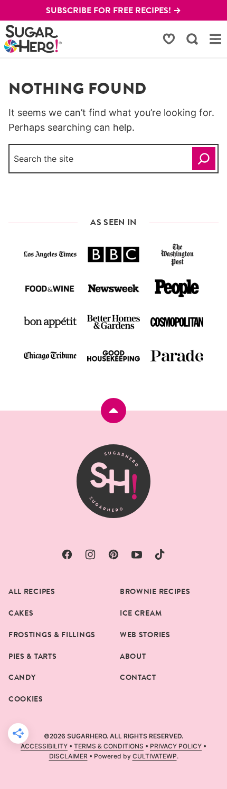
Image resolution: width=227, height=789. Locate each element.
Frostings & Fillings (52, 634)
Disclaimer (68, 756)
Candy (22, 677)
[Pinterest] (113, 554)
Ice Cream (141, 613)
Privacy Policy (176, 746)
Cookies (25, 699)
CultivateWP (155, 756)
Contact (138, 677)
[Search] (192, 39)
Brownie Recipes (155, 591)
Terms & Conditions (109, 746)
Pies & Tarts (32, 656)
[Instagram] (90, 554)
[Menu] (215, 39)
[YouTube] (136, 554)
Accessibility (44, 746)
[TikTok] (160, 554)
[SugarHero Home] (33, 39)
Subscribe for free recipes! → (113, 10)
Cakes (21, 613)
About (133, 656)
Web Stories (145, 634)
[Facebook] (67, 554)
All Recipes (31, 591)
